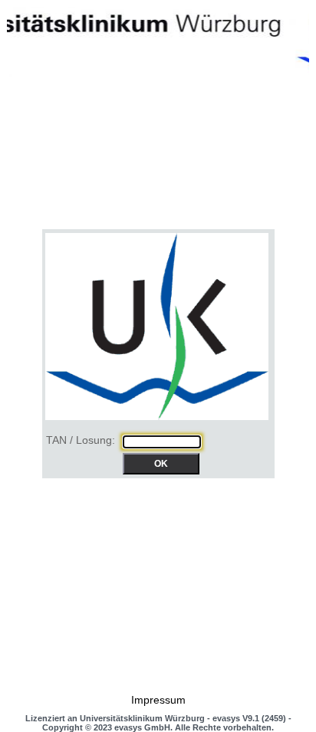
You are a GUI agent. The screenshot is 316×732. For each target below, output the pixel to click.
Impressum (158, 700)
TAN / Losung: (80, 440)
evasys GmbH (142, 727)
